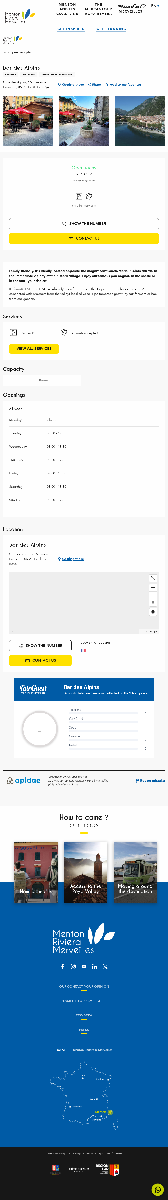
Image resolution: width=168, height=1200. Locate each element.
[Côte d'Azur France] (78, 1170)
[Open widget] (158, 1190)
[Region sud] (107, 1170)
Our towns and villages (56, 1153)
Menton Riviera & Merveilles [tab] (92, 1050)
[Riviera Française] (55, 1170)
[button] (135, 6)
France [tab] (60, 1050)
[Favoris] (144, 6)
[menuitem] (20, 16)
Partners (89, 1153)
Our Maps (76, 1153)
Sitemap (118, 1153)
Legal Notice (104, 1153)
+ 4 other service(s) (84, 206)
